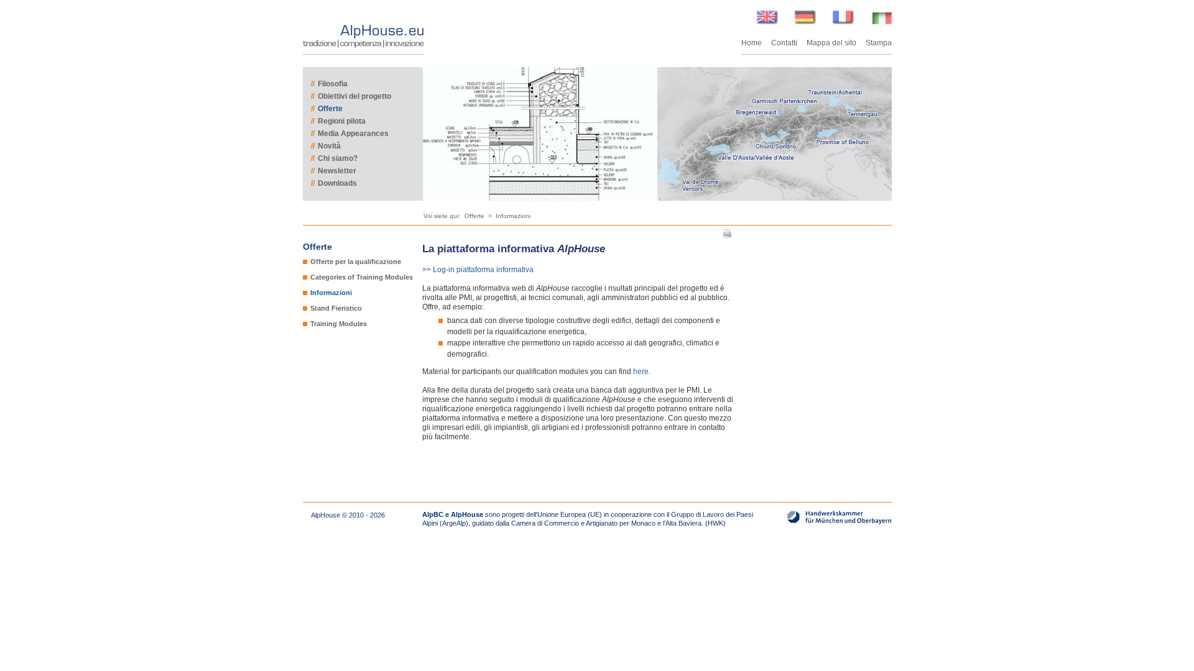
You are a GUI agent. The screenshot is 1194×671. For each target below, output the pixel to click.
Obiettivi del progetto (351, 96)
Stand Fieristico (336, 308)
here (641, 371)
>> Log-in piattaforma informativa (478, 269)
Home (751, 43)
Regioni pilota (338, 121)
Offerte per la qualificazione (355, 261)
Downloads (334, 183)
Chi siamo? (334, 158)
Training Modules (338, 323)
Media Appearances (350, 133)
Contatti (784, 43)
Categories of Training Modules (361, 277)
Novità (326, 146)
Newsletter (333, 171)
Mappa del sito (831, 43)
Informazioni (513, 215)
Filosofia (329, 84)
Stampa (879, 43)
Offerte (327, 108)
